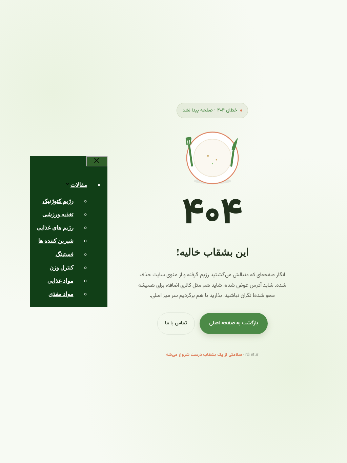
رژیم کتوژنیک (58, 201)
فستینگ (65, 254)
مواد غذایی (60, 281)
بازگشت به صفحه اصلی (233, 323)
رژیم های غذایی (55, 227)
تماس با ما (176, 323)
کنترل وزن (61, 267)
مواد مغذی (61, 294)
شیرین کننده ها (56, 241)
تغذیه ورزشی (58, 214)
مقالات (78, 185)
